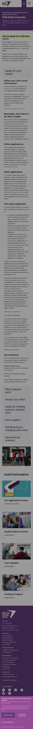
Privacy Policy (20, 726)
